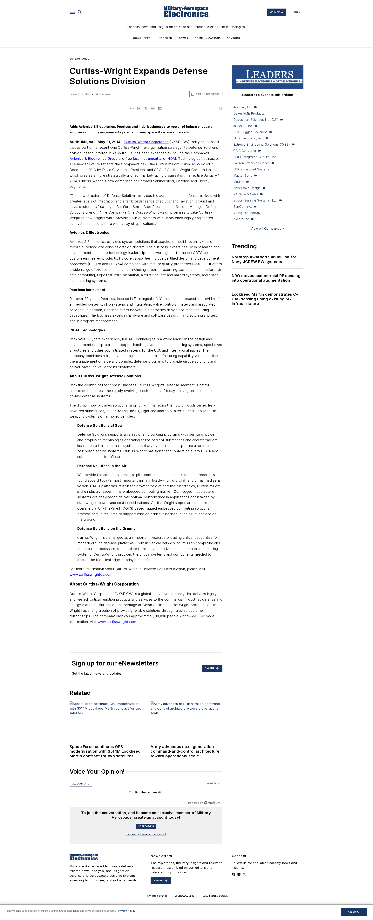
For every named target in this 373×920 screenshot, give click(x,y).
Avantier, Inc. (243, 107)
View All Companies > (267, 228)
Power (183, 38)
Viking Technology (247, 213)
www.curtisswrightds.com (91, 575)
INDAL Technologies (183, 158)
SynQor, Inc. (242, 206)
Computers (142, 38)
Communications (208, 38)
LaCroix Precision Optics (251, 163)
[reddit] (153, 108)
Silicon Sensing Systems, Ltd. (255, 200)
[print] (220, 108)
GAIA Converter (244, 151)
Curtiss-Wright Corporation (146, 142)
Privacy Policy (126, 910)
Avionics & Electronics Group (93, 158)
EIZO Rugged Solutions (250, 132)
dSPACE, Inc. (243, 126)
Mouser (238, 182)
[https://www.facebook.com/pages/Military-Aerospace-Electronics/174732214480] (234, 874)
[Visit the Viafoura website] (212, 802)
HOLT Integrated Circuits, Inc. (255, 157)
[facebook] (132, 108)
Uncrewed (164, 38)
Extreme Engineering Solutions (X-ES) (261, 144)
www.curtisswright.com (117, 622)
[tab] (81, 783)
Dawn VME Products (248, 113)
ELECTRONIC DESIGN (215, 895)
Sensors (233, 38)
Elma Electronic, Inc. (248, 138)
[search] (80, 12)
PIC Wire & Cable (245, 194)
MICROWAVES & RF (186, 895)
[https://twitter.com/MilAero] (244, 874)
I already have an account (146, 834)
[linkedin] (139, 108)
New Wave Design (247, 188)
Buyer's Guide (79, 58)
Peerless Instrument (141, 158)
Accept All (354, 911)
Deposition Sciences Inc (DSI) (256, 120)
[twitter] (146, 108)
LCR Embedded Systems (251, 169)
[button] (72, 12)
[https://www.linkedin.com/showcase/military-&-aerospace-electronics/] (239, 874)
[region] (146, 793)
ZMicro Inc (241, 219)
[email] (160, 108)
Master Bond (242, 175)
